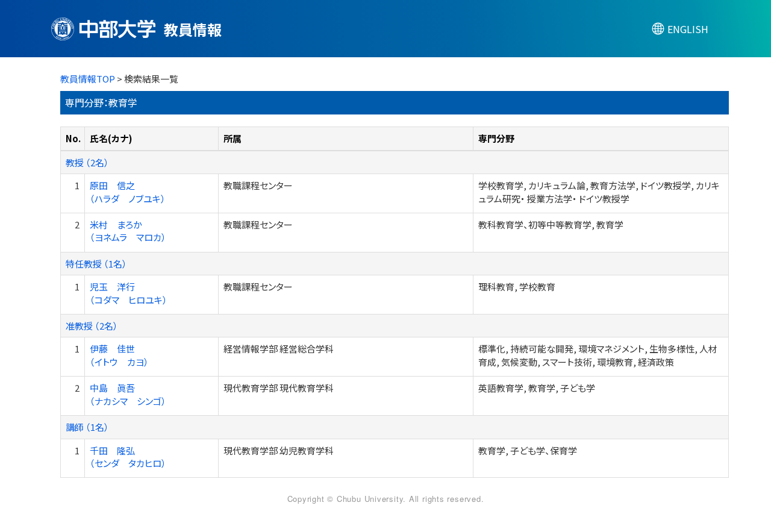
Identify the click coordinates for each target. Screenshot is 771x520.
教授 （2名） (87, 162)
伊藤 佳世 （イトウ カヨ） (119, 355)
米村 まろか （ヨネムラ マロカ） (128, 230)
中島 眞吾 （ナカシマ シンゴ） (128, 394)
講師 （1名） (87, 427)
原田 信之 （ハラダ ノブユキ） (128, 191)
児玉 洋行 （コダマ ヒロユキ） (128, 292)
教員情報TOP (87, 78)
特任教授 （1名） (96, 263)
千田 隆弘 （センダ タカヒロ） (128, 456)
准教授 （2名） (92, 325)
